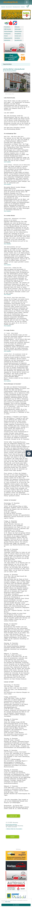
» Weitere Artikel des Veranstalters (14, 829)
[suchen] (28, 6)
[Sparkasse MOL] (11, 23)
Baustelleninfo (18, 40)
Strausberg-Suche (16, 6)
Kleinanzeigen (18, 31)
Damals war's (18, 36)
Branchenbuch (9, 6)
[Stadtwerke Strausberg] (15, 23)
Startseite (3, 6)
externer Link (13, 816)
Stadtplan (23, 6)
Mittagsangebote (8, 38)
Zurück (12, 836)
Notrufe (6, 36)
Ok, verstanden (16, 904)
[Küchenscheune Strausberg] (16, 865)
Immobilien (17, 38)
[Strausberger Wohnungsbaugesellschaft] (6, 23)
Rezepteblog (18, 33)
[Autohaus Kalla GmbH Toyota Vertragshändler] (16, 875)
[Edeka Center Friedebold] (16, 896)
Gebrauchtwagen (8, 31)
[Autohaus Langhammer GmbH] (16, 886)
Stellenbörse (7, 40)
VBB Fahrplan (7, 29)
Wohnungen (18, 29)
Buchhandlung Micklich (11, 824)
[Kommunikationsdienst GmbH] (16, 855)
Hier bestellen (7, 162)
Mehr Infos (7, 901)
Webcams (17, 27)
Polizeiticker (7, 27)
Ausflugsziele (7, 33)
